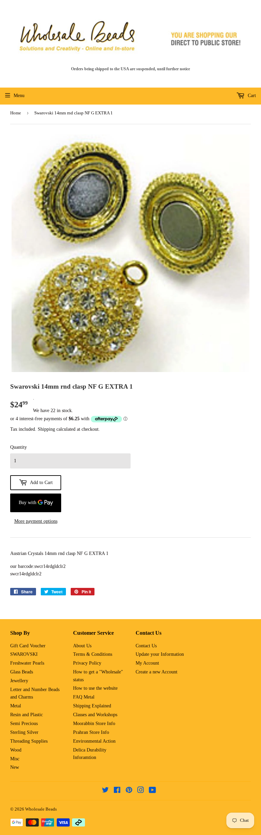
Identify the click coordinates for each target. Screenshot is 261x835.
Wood (15, 750)
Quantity (18, 447)
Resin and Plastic (26, 714)
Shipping (46, 429)
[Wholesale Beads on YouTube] (152, 791)
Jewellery (19, 680)
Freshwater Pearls (27, 663)
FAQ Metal (83, 697)
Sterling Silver (24, 732)
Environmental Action (94, 741)
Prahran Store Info (91, 732)
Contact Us (146, 645)
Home (15, 112)
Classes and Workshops (95, 714)
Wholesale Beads (41, 809)
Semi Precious (24, 723)
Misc (14, 758)
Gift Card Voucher (28, 645)
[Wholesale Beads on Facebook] (117, 791)
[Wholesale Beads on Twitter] (105, 791)
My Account (147, 663)
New (14, 767)
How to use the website (95, 688)
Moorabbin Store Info (94, 723)
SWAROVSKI (24, 654)
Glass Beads (21, 671)
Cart (251, 95)
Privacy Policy (87, 663)
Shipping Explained (92, 705)
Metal (15, 705)
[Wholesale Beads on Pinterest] (129, 791)
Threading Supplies (29, 741)
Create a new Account (156, 671)
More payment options (35, 521)
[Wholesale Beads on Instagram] (140, 791)
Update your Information (160, 654)
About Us (82, 645)
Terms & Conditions (92, 654)
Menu (19, 95)
